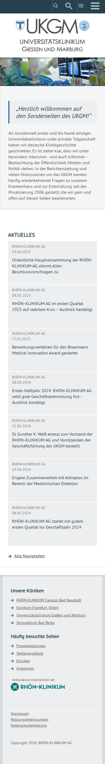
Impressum (20, 713)
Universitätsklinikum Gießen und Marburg (51, 615)
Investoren (25, 668)
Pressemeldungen (31, 645)
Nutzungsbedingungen (29, 719)
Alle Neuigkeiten (29, 555)
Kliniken (23, 660)
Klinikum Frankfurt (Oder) (37, 607)
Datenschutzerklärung (29, 725)
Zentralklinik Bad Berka (35, 622)
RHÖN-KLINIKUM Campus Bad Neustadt (48, 600)
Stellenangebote (29, 653)
